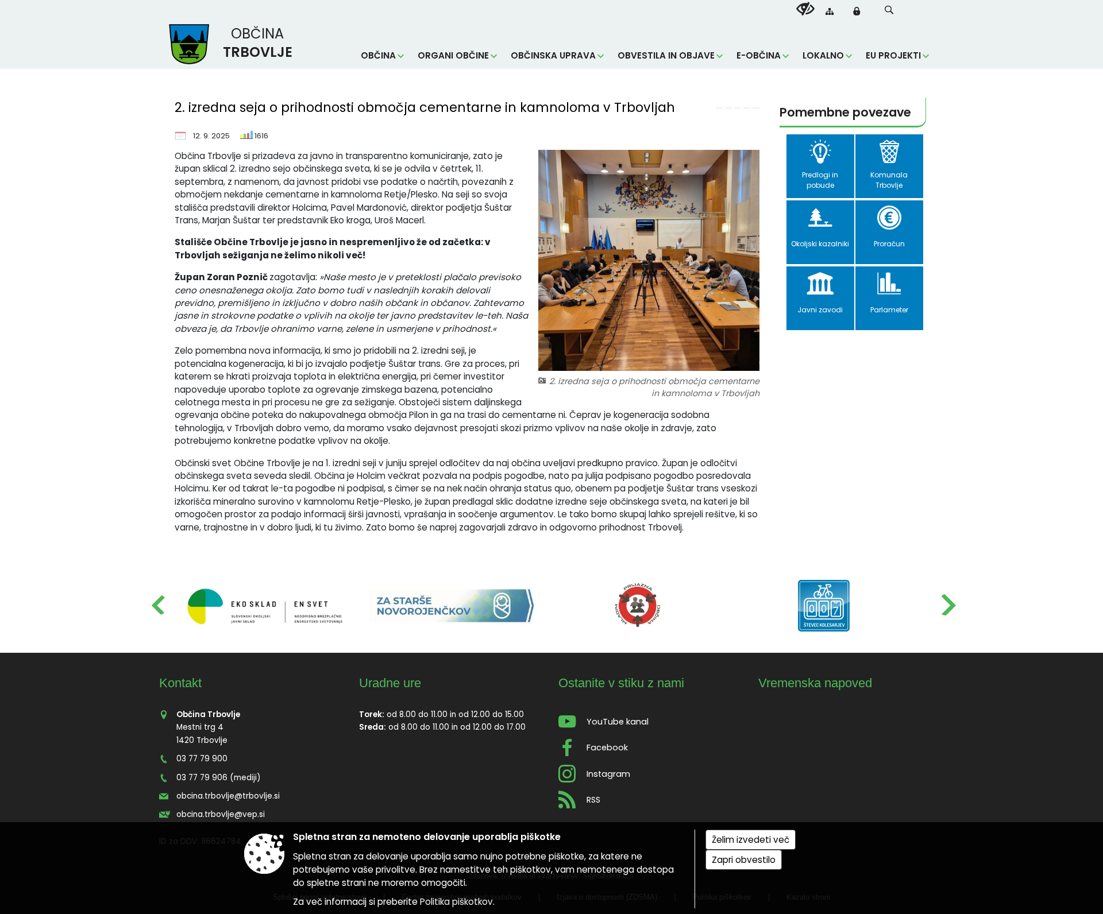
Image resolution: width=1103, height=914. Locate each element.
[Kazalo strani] (830, 11)
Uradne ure (390, 683)
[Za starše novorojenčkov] (451, 606)
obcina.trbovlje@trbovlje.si (228, 796)
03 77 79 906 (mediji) (218, 777)
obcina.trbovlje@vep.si (220, 814)
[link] (719, 108)
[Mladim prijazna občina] (637, 606)
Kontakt (180, 683)
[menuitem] (382, 56)
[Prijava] (856, 11)
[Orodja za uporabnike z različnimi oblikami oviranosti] (805, 9)
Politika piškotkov (456, 902)
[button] (889, 10)
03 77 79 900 (201, 758)
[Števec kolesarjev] (823, 606)
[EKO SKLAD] (265, 606)
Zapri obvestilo (744, 860)
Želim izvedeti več (750, 840)
